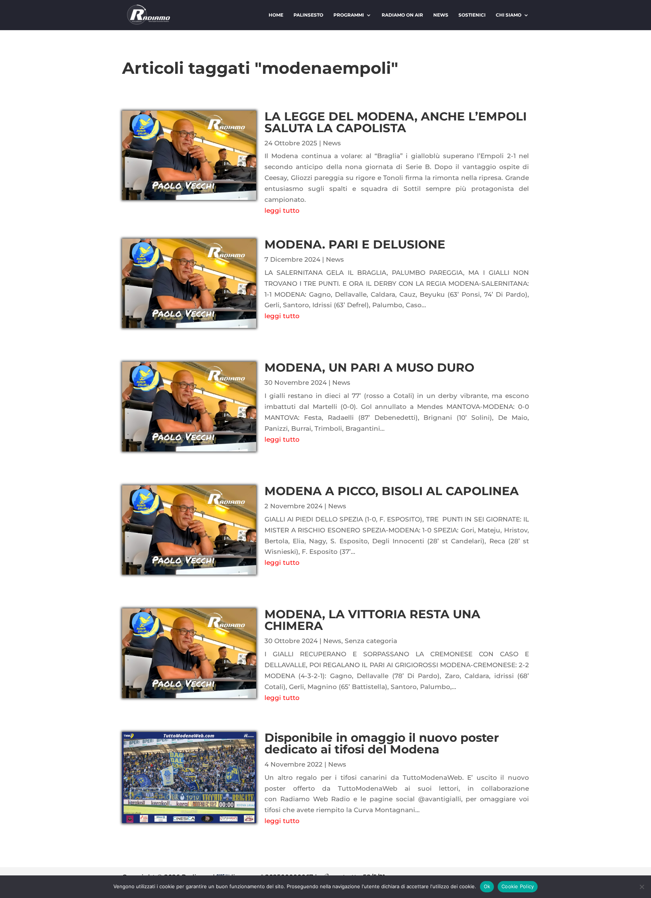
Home (276, 15)
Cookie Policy (517, 886)
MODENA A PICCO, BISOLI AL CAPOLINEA (391, 491)
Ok (487, 886)
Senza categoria (371, 641)
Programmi (348, 15)
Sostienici (472, 15)
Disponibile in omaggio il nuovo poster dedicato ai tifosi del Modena (381, 743)
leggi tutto (282, 210)
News (440, 15)
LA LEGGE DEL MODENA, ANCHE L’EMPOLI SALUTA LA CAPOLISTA (395, 122)
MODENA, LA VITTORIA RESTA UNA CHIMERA (372, 620)
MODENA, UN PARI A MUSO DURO (369, 367)
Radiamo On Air (402, 15)
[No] (641, 886)
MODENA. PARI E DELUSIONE (354, 244)
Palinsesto (308, 15)
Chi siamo (508, 15)
